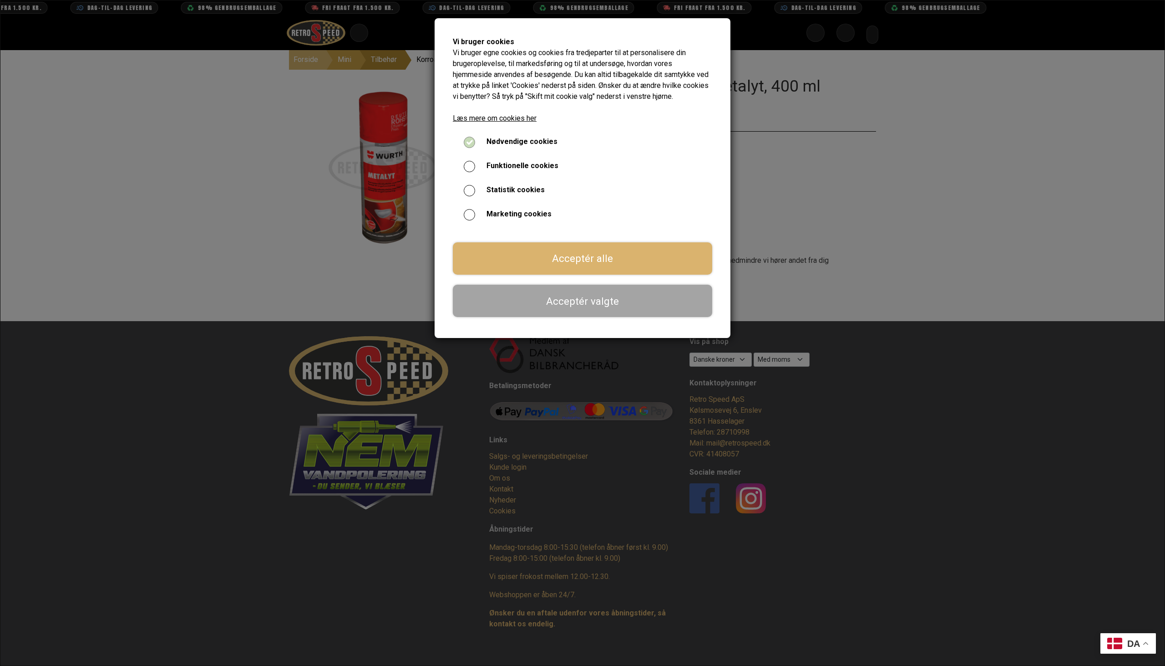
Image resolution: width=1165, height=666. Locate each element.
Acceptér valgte (582, 301)
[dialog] (582, 333)
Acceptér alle (582, 258)
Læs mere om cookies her (495, 118)
